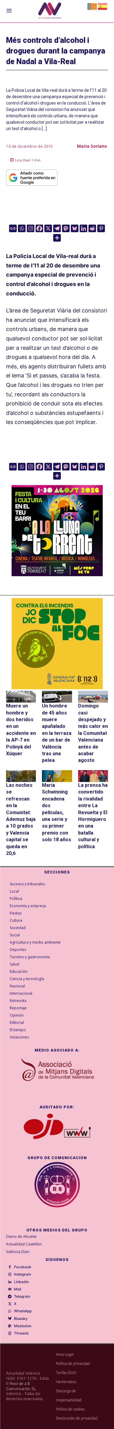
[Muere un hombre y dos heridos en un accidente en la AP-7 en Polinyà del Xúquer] (21, 697)
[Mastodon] (66, 228)
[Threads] (9, 1333)
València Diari (17, 1251)
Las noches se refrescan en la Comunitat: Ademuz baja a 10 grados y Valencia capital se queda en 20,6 (21, 819)
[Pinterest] (101, 228)
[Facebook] (39, 228)
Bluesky (21, 1319)
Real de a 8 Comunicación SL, (21, 1386)
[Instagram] (30, 228)
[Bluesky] (74, 228)
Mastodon (22, 1326)
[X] (48, 228)
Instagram (22, 1274)
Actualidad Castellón (24, 1244)
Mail (17, 1289)
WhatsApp (23, 1311)
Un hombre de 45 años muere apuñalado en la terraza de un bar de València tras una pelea (56, 733)
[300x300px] (57, 574)
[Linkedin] (83, 228)
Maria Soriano (92, 146)
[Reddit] (92, 228)
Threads (21, 1333)
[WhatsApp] (9, 1311)
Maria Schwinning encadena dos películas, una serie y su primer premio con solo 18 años (56, 812)
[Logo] (49, 11)
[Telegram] (57, 228)
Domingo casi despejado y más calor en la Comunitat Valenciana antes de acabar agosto (93, 733)
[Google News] (13, 228)
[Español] (103, 6)
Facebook (22, 1267)
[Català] (92, 6)
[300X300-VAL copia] (57, 643)
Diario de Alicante (21, 1236)
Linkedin (21, 1282)
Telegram (22, 1296)
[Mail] (9, 1289)
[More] (57, 238)
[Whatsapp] (22, 228)
